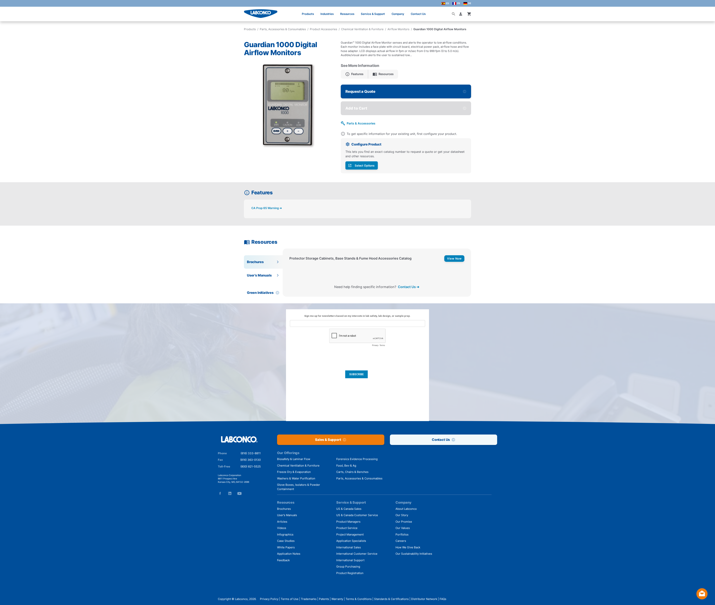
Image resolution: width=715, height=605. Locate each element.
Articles (282, 521)
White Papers (286, 547)
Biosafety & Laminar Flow (293, 459)
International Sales (348, 547)
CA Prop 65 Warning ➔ (266, 208)
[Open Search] (453, 14)
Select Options (364, 165)
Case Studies (286, 541)
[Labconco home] (239, 439)
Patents (324, 599)
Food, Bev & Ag (346, 465)
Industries (327, 13)
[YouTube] (239, 493)
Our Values (402, 528)
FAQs (443, 599)
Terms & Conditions (359, 599)
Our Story (401, 515)
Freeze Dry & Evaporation (294, 472)
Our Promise (403, 521)
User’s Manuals (287, 515)
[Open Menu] (6, 12)
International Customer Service (356, 553)
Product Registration (349, 573)
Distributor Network (424, 599)
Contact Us (418, 13)
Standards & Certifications (391, 599)
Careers (400, 541)
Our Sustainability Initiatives (413, 553)
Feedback (283, 560)
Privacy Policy (269, 599)
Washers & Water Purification (296, 478)
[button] (461, 14)
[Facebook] (220, 493)
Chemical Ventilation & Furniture (362, 29)
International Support (350, 560)
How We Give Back (407, 547)
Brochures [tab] (255, 262)
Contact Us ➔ (408, 287)
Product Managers (348, 521)
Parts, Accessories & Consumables (283, 29)
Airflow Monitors (398, 29)
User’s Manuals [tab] (259, 275)
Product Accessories (323, 29)
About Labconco (406, 509)
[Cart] (469, 14)
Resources (347, 13)
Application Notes (288, 553)
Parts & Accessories (361, 123)
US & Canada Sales (348, 509)
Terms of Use (289, 599)
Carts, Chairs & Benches (352, 472)
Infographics (285, 534)
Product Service (347, 528)
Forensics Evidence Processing (357, 459)
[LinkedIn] (230, 493)
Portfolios (402, 534)
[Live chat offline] (702, 598)
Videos (281, 528)
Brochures (284, 509)
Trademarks (309, 599)
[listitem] (354, 74)
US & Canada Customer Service (357, 515)
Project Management (350, 534)
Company (398, 13)
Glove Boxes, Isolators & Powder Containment (298, 487)
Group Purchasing (348, 566)
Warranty (337, 599)
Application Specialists (351, 541)
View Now (454, 258)
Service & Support (373, 13)
